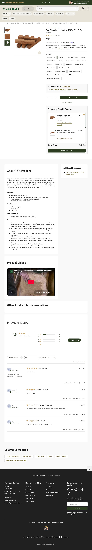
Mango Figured (79, 64)
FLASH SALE (46, 2)
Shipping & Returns (10, 500)
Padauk (70, 67)
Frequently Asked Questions (12, 503)
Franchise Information (52, 492)
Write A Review (74, 340)
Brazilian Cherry (51, 60)
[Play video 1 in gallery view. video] (7, 43)
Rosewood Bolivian (60, 71)
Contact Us (7, 497)
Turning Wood (46, 23)
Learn (5, 18)
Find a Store (50, 495)
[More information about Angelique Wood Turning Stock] (55, 130)
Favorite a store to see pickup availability (63, 90)
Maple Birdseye (51, 67)
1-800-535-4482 (9, 488)
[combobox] (32, 357)
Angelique (61, 57)
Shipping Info (66, 86)
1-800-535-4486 (9, 494)
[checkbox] (67, 120)
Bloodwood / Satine (72, 57)
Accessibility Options (52, 537)
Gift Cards (28, 487)
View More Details (63, 49)
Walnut (57, 74)
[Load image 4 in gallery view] (7, 36)
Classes (12, 18)
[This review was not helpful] (82, 383)
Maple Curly (62, 67)
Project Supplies (14, 23)
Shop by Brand (29, 501)
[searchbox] (13, 357)
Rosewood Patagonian (74, 71)
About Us (49, 487)
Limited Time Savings (12, 456)
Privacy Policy (71, 514)
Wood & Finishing (61, 456)
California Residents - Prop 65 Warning (75, 173)
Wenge (64, 74)
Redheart (49, 71)
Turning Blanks (27, 456)
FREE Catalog (29, 492)
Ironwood (49, 64)
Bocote (83, 57)
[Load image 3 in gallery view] (7, 30)
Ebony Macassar (81, 60)
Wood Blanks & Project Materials (30, 23)
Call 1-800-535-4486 (80, 3)
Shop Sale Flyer (30, 495)
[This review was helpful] (79, 383)
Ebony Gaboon (70, 60)
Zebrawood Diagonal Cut (53, 78)
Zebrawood (72, 74)
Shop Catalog (29, 498)
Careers (48, 490)
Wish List (28, 490)
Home (6, 23)
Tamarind (49, 74)
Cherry (61, 60)
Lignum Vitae (58, 64)
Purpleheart (78, 67)
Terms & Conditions (39, 537)
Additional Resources (72, 168)
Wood (50, 456)
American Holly (51, 57)
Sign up (77, 508)
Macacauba (69, 64)
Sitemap (66, 537)
